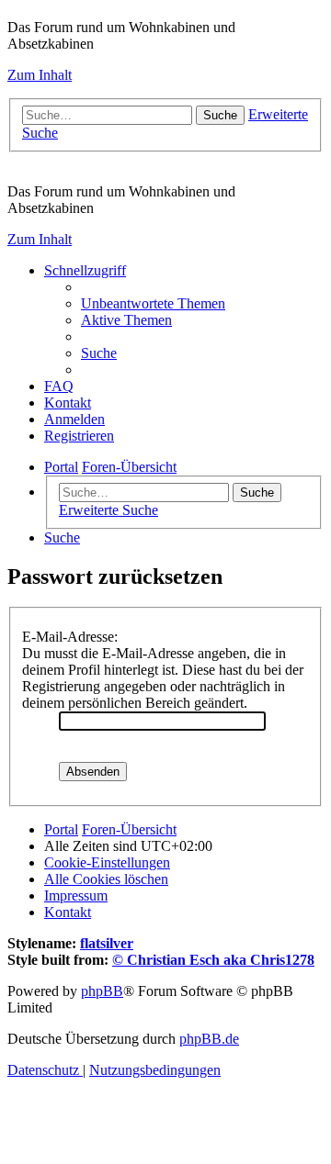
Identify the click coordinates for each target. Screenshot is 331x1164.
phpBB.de (209, 1038)
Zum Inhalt (39, 75)
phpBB (102, 991)
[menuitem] (153, 303)
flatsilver (106, 943)
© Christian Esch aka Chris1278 (213, 960)
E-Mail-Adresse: (70, 636)
